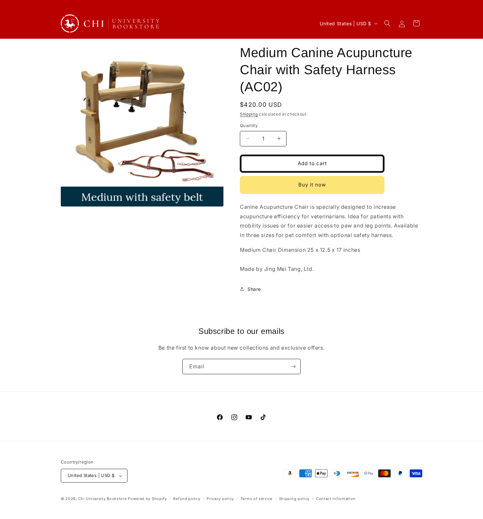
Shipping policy (294, 498)
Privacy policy (220, 498)
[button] (387, 23)
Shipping (249, 114)
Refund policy (186, 498)
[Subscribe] (293, 366)
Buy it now (312, 185)
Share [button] (254, 289)
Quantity (249, 125)
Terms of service (256, 498)
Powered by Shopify (147, 498)
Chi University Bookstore (102, 498)
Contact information (336, 498)
